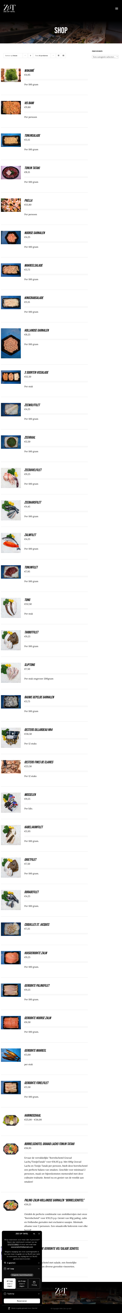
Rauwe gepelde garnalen (39, 697)
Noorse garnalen (34, 233)
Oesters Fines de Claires (38, 762)
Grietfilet (30, 860)
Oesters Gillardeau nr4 (38, 730)
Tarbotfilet (31, 632)
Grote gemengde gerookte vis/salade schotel (51, 1249)
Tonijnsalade (32, 135)
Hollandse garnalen (36, 330)
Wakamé (29, 71)
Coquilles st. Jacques (36, 924)
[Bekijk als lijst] (63, 55)
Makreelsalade (33, 265)
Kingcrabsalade (33, 298)
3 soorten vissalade (36, 372)
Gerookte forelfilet (36, 1083)
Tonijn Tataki (32, 168)
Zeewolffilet (32, 405)
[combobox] (105, 56)
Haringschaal (32, 1115)
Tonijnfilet (31, 567)
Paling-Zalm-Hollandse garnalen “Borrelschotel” (54, 1200)
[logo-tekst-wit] (9, 5)
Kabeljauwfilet (33, 827)
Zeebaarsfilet (32, 502)
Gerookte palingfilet (36, 985)
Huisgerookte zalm (35, 953)
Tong (27, 600)
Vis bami (29, 103)
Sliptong (29, 665)
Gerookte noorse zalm (37, 1018)
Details (12, 79)
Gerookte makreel (35, 1050)
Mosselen (30, 795)
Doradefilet (31, 892)
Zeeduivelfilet (32, 470)
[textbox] (105, 57)
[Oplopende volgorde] (30, 55)
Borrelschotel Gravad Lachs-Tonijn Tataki (49, 1144)
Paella (28, 200)
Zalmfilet (30, 535)
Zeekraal (29, 437)
